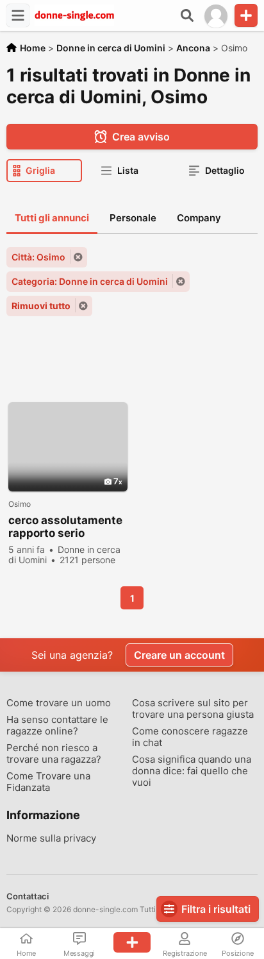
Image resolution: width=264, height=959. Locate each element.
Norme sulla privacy (51, 838)
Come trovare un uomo (58, 703)
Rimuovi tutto (41, 305)
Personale (133, 218)
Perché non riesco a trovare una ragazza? (53, 753)
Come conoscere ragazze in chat (190, 737)
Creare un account (179, 655)
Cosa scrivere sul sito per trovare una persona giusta (193, 708)
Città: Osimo (38, 256)
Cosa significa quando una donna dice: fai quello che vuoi (191, 771)
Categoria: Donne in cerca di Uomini (90, 281)
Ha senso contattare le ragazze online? (57, 725)
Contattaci (27, 896)
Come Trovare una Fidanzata (48, 782)
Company (199, 218)
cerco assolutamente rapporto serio (65, 526)
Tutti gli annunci (52, 218)
